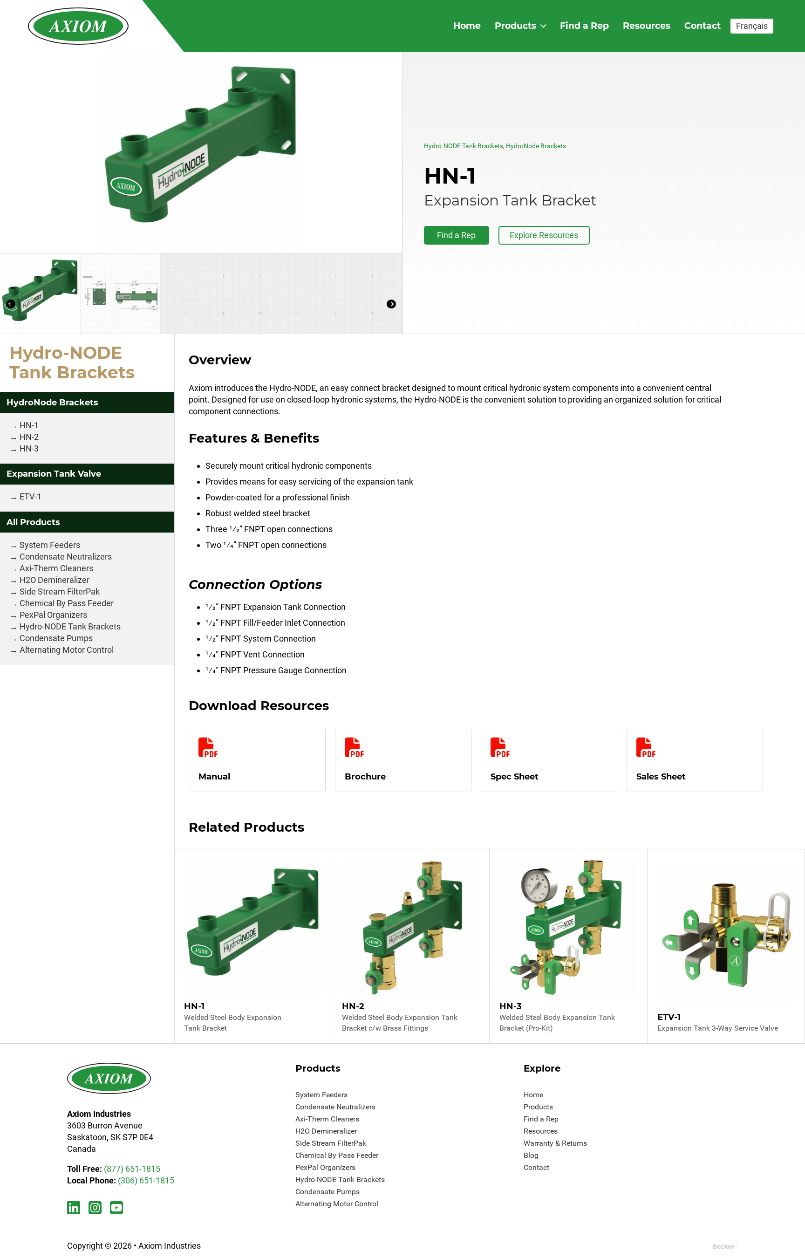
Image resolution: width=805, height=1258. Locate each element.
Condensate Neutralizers (66, 556)
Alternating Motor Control (67, 650)
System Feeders (50, 545)
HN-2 (29, 437)
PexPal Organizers (53, 615)
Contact (702, 25)
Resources (646, 25)
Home (467, 25)
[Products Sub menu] (543, 25)
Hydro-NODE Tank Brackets (463, 146)
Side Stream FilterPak (60, 591)
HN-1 (29, 425)
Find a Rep (584, 25)
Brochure (365, 777)
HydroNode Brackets (536, 146)
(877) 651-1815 (132, 1169)
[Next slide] (391, 304)
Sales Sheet (661, 777)
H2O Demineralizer (54, 580)
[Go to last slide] (10, 304)
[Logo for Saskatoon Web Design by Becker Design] (725, 1245)
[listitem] (201, 152)
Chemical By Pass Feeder (67, 603)
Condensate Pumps (56, 638)
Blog (531, 1155)
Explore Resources (544, 235)
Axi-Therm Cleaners (56, 568)
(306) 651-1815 (146, 1180)
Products (515, 25)
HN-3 (29, 448)
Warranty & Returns (555, 1143)
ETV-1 (30, 496)
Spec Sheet (515, 777)
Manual (214, 777)
